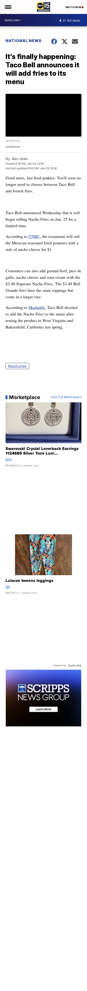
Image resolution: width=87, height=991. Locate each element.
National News (24, 40)
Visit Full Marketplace (66, 397)
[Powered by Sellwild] (74, 665)
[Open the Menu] (7, 7)
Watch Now (73, 7)
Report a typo (17, 366)
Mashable (37, 307)
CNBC (34, 236)
